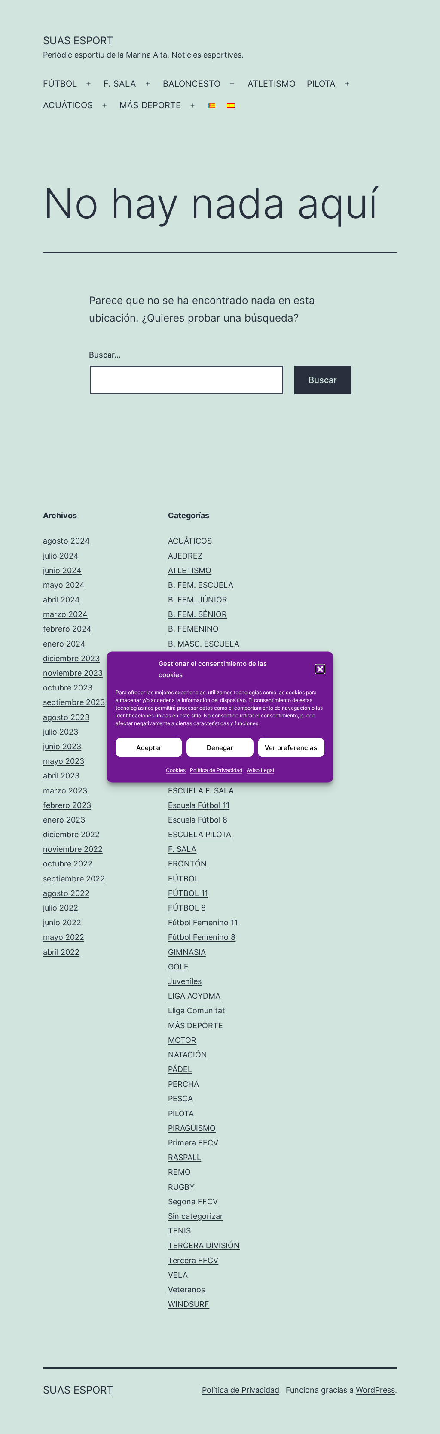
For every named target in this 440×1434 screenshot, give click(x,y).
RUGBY (181, 1186)
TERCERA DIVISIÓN (204, 1245)
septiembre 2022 (74, 878)
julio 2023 (60, 731)
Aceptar (149, 747)
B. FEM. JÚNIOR (197, 599)
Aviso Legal (260, 770)
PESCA (180, 1098)
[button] (320, 669)
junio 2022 (62, 922)
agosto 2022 (66, 893)
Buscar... (105, 354)
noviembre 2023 (73, 673)
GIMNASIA (187, 952)
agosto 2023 (66, 717)
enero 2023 (64, 819)
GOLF (178, 966)
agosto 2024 (66, 540)
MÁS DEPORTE (150, 105)
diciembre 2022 (71, 834)
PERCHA (183, 1083)
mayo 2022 (63, 937)
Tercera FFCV (193, 1260)
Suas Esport (78, 40)
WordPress (375, 1390)
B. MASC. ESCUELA (203, 643)
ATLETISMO (272, 84)
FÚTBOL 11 (188, 893)
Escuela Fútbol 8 (197, 819)
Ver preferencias (291, 747)
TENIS (179, 1230)
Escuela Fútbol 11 (198, 805)
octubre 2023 (67, 687)
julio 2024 (61, 555)
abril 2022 (61, 952)
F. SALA (120, 84)
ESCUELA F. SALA (201, 790)
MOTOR (182, 1040)
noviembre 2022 (73, 849)
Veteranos (186, 1289)
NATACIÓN (187, 1054)
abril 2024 (61, 599)
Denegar (220, 747)
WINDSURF (188, 1304)
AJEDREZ (185, 555)
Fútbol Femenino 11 (203, 922)
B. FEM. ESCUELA (200, 584)
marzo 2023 (65, 790)
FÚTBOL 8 (187, 907)
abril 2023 (61, 775)
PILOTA (321, 84)
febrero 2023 (67, 805)
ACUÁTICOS (68, 105)
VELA (178, 1274)
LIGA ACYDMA (194, 995)
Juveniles (185, 981)
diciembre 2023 (71, 658)
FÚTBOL (60, 84)
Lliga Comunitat (196, 1010)
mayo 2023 (63, 761)
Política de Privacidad (216, 770)
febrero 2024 (67, 628)
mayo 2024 (64, 584)
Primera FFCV (193, 1142)
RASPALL (184, 1157)
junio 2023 (62, 746)
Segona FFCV (193, 1201)
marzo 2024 (65, 614)
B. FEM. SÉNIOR (197, 614)
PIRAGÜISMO (192, 1128)
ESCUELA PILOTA (199, 834)
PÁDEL (180, 1069)
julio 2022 (60, 907)
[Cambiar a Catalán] (211, 105)
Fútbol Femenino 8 (201, 937)
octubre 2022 (67, 863)
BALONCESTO (191, 84)
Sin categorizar (195, 1216)
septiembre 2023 (74, 702)
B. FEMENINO (193, 628)
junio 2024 (62, 570)
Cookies (176, 770)
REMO (179, 1171)
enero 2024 (64, 643)
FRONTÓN (187, 863)
